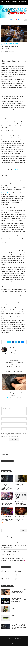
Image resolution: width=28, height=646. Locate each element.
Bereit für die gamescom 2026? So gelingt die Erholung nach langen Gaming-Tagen (18, 591)
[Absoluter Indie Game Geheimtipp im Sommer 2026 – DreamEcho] (7, 496)
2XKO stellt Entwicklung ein (7, 555)
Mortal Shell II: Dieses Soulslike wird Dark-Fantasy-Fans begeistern (20, 503)
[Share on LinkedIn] (19, 342)
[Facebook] (10, 20)
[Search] (22, 20)
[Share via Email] (22, 342)
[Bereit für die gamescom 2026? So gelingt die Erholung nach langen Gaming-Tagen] (14, 382)
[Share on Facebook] (13, 342)
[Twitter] (11, 20)
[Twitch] (20, 20)
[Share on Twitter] (16, 342)
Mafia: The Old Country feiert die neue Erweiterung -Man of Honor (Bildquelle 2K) (20, 518)
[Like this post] (9, 342)
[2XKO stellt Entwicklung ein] (5, 618)
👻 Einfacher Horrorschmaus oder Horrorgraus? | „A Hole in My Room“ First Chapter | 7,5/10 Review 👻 (18, 626)
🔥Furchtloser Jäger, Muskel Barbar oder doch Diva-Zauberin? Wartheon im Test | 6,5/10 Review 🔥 (7, 519)
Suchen (3, 528)
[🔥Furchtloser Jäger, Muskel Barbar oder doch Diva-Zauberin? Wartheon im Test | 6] (7, 511)
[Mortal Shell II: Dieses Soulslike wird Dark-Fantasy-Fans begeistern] (21, 496)
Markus (5, 50)
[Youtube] (16, 20)
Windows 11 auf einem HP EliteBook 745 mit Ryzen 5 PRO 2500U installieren (18, 600)
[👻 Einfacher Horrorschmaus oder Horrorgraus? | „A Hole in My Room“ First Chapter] (5, 626)
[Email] (18, 20)
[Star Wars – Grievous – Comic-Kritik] (5, 609)
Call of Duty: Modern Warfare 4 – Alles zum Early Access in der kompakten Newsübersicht (20, 487)
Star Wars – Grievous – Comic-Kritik (10, 551)
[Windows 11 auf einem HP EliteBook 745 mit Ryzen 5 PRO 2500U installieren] (5, 601)
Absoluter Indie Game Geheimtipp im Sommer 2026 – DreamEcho (6, 503)
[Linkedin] (15, 20)
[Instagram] (13, 20)
